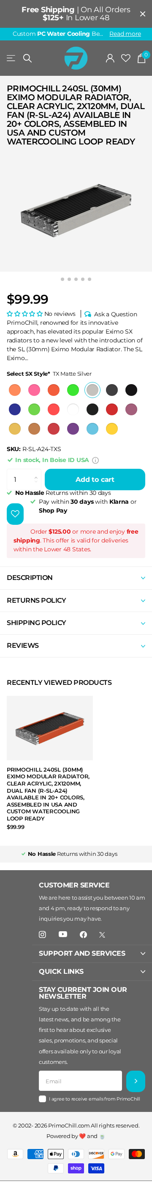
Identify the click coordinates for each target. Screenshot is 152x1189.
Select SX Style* (49, 373)
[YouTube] (63, 935)
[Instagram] (42, 934)
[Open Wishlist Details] (125, 58)
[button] (25, 314)
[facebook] (83, 934)
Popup (95, 460)
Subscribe (135, 1081)
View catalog (11, 58)
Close (142, 14)
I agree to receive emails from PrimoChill (94, 1099)
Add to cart (95, 480)
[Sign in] (110, 58)
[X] (102, 935)
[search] (27, 58)
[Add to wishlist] (15, 514)
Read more (125, 33)
